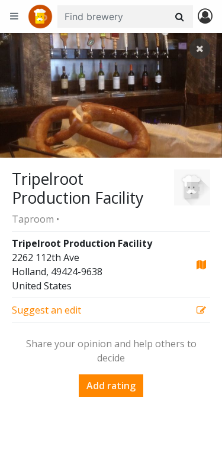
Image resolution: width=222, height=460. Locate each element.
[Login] (205, 17)
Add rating (111, 385)
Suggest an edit (46, 310)
